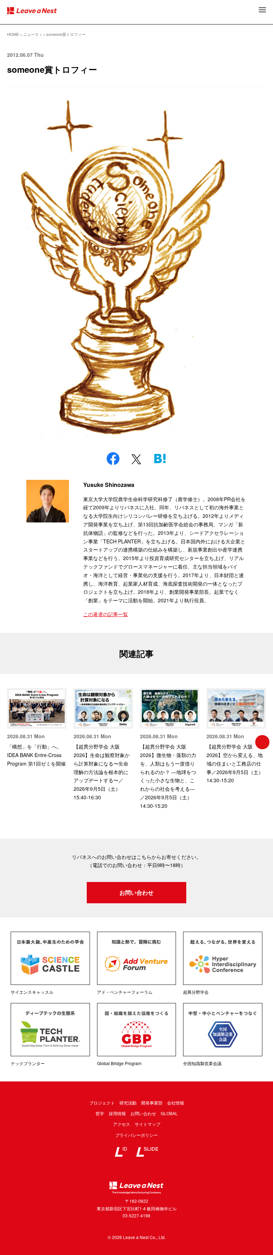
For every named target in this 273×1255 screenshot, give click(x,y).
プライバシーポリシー (136, 1135)
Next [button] (262, 742)
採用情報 (117, 1113)
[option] (37, 728)
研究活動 (127, 1103)
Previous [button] (11, 742)
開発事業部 (151, 1103)
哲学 (100, 1113)
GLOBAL (169, 1113)
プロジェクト (102, 1103)
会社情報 (175, 1103)
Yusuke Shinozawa (108, 485)
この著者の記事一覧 (105, 614)
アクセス (121, 1124)
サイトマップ (147, 1124)
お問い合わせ (136, 892)
